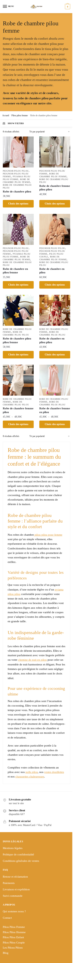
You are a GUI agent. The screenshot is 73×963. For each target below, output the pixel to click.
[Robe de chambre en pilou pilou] (54, 310)
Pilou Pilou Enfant (13, 937)
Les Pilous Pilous (13, 947)
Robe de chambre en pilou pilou (51, 340)
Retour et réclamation (15, 876)
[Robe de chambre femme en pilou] (54, 380)
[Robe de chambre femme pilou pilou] (54, 151)
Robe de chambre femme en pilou (54, 410)
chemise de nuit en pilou (32, 659)
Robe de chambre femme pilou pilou (54, 187)
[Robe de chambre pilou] (18, 151)
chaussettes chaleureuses (29, 776)
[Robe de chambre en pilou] (54, 229)
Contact (7, 917)
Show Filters (16, 123)
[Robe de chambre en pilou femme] (18, 229)
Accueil (5, 115)
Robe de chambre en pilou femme (15, 270)
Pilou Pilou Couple (14, 942)
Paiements (9, 883)
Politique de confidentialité (18, 854)
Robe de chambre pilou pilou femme (17, 340)
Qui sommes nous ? (14, 911)
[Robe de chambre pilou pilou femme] (18, 310)
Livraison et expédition (16, 889)
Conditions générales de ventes (21, 860)
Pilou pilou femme (19, 115)
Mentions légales (12, 848)
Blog (5, 952)
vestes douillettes (54, 772)
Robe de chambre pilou (17, 191)
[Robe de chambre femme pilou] (18, 380)
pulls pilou (31, 772)
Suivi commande (12, 895)
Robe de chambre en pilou (51, 270)
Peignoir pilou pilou (16, 171)
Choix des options (18, 203)
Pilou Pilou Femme (14, 926)
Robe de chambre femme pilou (18, 410)
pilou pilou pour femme (48, 534)
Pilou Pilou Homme (14, 932)
